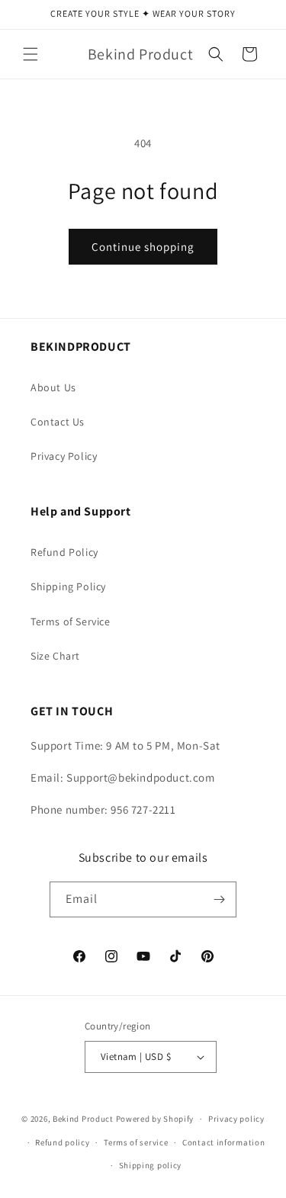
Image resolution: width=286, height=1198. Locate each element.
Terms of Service (71, 621)
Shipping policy (150, 1165)
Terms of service (136, 1142)
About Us (53, 387)
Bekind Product (83, 1118)
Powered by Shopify (155, 1118)
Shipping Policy (68, 586)
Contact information (223, 1142)
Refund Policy (64, 552)
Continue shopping (143, 246)
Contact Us (58, 422)
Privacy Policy (64, 456)
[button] (30, 54)
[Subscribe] (219, 899)
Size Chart (55, 656)
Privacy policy (236, 1118)
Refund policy (62, 1142)
